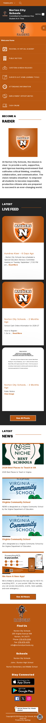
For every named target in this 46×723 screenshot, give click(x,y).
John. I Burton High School (22, 662)
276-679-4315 (24, 642)
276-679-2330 (25, 639)
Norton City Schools (22, 658)
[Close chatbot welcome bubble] (16, 708)
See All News (23, 597)
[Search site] (20, 3)
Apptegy (27, 720)
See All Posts (23, 418)
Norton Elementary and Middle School (22, 667)
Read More (13, 265)
